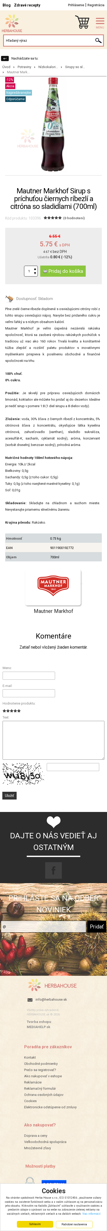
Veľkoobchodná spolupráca (45, 1142)
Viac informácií (91, 1213)
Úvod (6, 67)
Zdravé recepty (27, 5)
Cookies (30, 1101)
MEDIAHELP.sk (38, 1027)
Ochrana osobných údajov (43, 1095)
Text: (6, 717)
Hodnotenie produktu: (19, 703)
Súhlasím (35, 1224)
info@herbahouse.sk (51, 999)
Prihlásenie (76, 5)
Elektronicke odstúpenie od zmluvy (50, 1107)
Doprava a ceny (35, 1136)
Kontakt (30, 1057)
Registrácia (96, 5)
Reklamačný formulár (40, 1088)
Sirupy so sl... (75, 67)
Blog (7, 5)
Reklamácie (33, 1082)
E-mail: (7, 686)
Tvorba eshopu (39, 1022)
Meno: (7, 668)
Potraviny (24, 67)
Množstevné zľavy (37, 1148)
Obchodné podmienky (41, 1064)
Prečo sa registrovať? (40, 1070)
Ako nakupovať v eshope (43, 1076)
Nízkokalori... (48, 67)
